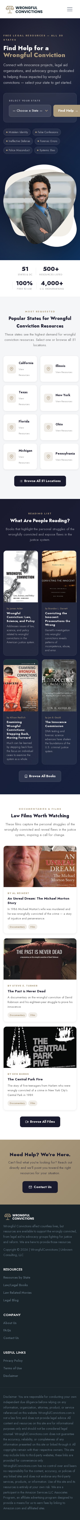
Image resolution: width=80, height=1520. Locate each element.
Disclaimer (10, 1376)
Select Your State (25, 100)
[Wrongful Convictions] (23, 9)
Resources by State (16, 1277)
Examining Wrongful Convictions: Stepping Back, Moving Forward (19, 730)
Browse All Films (42, 1121)
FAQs (7, 1330)
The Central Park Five (25, 1079)
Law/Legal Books (15, 1285)
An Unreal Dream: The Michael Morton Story (38, 900)
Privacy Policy (13, 1360)
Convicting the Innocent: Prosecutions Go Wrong (57, 619)
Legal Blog (10, 1300)
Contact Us (43, 1186)
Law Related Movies (17, 1292)
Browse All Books (42, 776)
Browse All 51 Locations (42, 481)
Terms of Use (12, 1368)
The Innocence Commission (55, 724)
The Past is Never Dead (27, 991)
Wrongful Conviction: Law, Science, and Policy (21, 617)
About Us (9, 1323)
